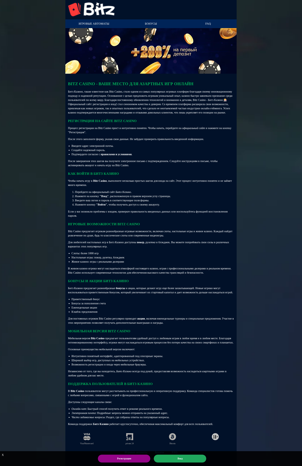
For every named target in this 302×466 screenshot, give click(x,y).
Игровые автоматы (94, 23)
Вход (180, 458)
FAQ (208, 23)
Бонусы (151, 23)
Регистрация (124, 458)
